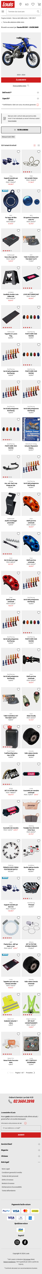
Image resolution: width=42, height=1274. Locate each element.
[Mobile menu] (2, 11)
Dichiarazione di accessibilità (12, 1187)
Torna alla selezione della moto (13, 22)
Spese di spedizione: (9, 1262)
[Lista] (38, 145)
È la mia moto (21, 80)
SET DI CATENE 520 (11, 790)
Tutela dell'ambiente (8, 1191)
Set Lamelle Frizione (31, 178)
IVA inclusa (26, 1259)
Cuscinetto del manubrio (10, 828)
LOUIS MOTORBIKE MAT (31, 294)
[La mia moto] (26, 4)
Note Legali (6, 1169)
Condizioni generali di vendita (12, 1172)
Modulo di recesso (8, 1183)
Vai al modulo (12, 121)
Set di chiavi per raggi (11, 560)
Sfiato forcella (31, 716)
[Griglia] (34, 145)
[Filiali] (20, 4)
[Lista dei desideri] (33, 4)
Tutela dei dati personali (10, 1176)
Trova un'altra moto (19, 86)
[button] (38, 11)
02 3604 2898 (23, 1101)
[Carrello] (39, 4)
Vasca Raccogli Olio (10, 257)
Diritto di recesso (7, 1180)
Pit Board (31, 905)
